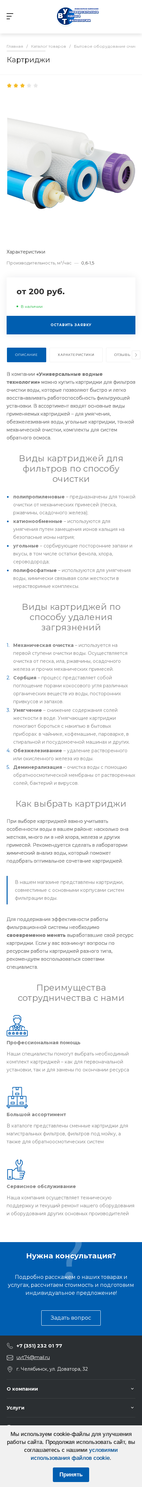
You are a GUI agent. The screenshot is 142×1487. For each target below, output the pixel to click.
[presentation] (136, 355)
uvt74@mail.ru (33, 1357)
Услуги (15, 1408)
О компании (22, 1389)
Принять (71, 1474)
